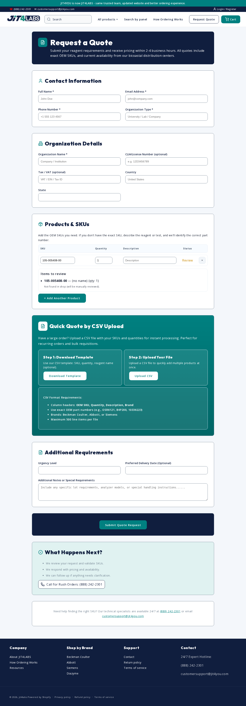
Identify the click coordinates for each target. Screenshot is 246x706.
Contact (129, 656)
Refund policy (83, 696)
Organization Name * (52, 154)
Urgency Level (47, 463)
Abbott (71, 662)
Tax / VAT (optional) (51, 172)
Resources (17, 668)
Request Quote (204, 19)
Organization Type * (139, 109)
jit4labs (23, 697)
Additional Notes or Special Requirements (66, 480)
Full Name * (46, 91)
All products (106, 19)
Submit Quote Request (123, 525)
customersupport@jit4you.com (123, 616)
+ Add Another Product (62, 298)
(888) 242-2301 (170, 611)
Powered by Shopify (39, 697)
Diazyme (72, 673)
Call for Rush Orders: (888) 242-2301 (74, 584)
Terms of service (135, 668)
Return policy (132, 662)
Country (130, 172)
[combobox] (70, 19)
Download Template (65, 376)
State (42, 190)
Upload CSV (143, 376)
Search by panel (135, 19)
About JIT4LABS (20, 656)
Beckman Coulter (78, 656)
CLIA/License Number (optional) (146, 154)
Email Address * (135, 91)
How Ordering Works (168, 19)
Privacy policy (63, 696)
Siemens (72, 668)
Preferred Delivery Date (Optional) (148, 463)
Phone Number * (49, 109)
